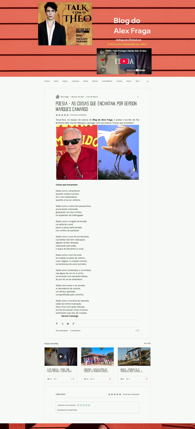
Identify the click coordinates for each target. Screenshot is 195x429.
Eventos (95, 81)
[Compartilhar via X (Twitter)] (62, 323)
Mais (137, 81)
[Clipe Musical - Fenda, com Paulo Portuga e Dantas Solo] (61, 356)
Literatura (75, 81)
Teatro (56, 81)
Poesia (85, 81)
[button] (148, 81)
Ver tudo (147, 343)
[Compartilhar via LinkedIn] (68, 323)
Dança (65, 81)
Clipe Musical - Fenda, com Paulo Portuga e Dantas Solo (59, 370)
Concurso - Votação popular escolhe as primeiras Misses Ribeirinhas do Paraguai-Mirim (96, 370)
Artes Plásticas (107, 81)
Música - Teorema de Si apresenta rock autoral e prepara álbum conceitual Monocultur (131, 370)
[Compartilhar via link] (73, 323)
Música (129, 81)
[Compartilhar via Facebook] (57, 323)
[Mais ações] (138, 96)
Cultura (47, 81)
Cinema (119, 81)
